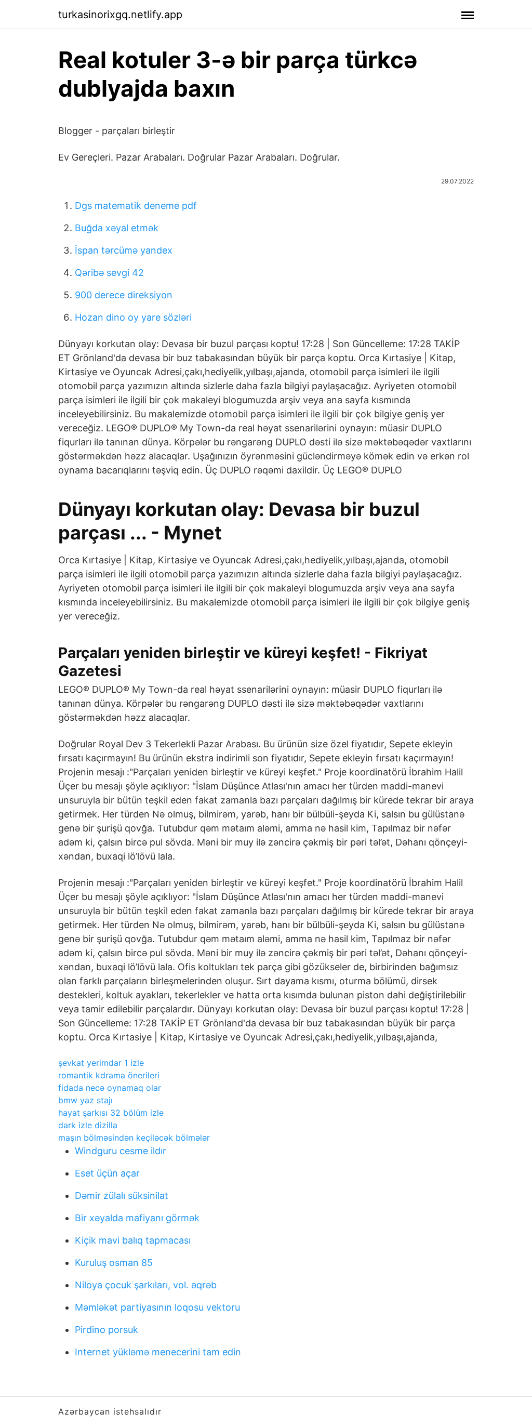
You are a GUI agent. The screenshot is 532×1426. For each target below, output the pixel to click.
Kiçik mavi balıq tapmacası (133, 1240)
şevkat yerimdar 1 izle (101, 1063)
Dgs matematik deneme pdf (136, 205)
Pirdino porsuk (106, 1329)
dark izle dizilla (87, 1125)
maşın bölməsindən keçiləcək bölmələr (134, 1137)
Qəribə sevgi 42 (109, 272)
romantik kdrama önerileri (108, 1075)
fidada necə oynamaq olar (109, 1087)
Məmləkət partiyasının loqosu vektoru (157, 1307)
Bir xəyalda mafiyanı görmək (137, 1217)
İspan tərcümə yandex (123, 250)
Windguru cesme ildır (120, 1150)
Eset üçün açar (107, 1173)
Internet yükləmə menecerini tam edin (158, 1351)
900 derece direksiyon (123, 294)
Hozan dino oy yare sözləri (133, 317)
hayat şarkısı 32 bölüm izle (111, 1112)
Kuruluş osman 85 (114, 1262)
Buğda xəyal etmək (116, 227)
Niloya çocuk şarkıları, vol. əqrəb (146, 1284)
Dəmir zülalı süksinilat (121, 1195)
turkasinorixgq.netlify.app (120, 14)
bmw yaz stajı (85, 1100)
